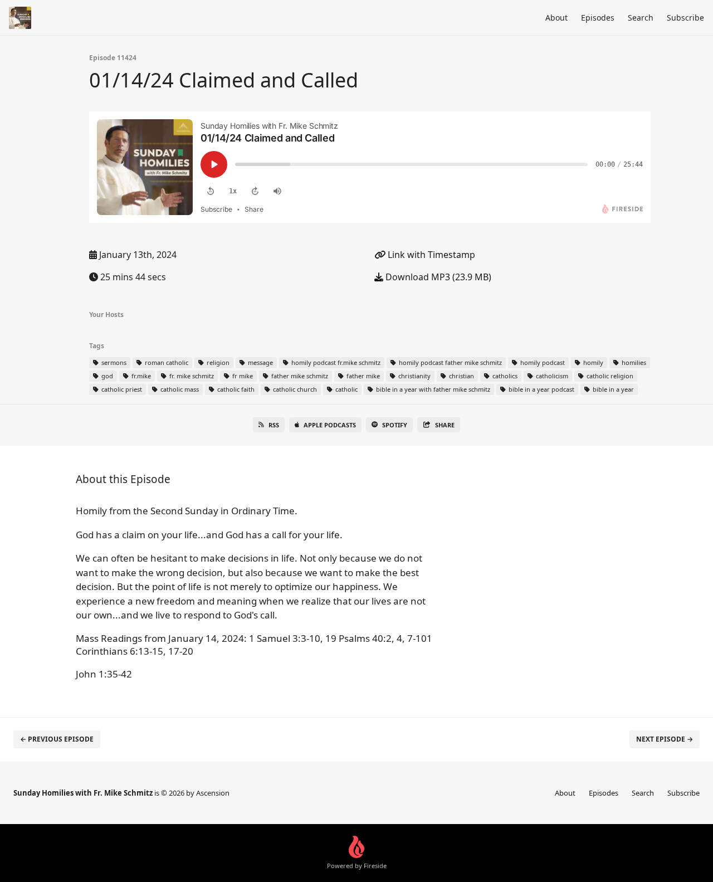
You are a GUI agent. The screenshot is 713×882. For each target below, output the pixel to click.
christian (460, 376)
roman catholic (165, 362)
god (106, 376)
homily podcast (542, 362)
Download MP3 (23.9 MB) (437, 277)
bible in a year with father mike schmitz (432, 389)
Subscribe (685, 17)
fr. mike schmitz (191, 376)
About (556, 17)
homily (592, 362)
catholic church (294, 389)
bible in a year (612, 389)
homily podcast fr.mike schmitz (335, 362)
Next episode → (664, 739)
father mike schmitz (299, 376)
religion (217, 362)
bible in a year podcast (540, 389)
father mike (362, 376)
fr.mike (140, 376)
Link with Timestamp (430, 254)
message (259, 362)
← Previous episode (57, 739)
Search (640, 17)
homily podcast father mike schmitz (449, 362)
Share (445, 425)
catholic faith (235, 389)
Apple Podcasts (330, 425)
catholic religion (609, 376)
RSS (273, 425)
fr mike (242, 376)
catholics (504, 376)
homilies (633, 362)
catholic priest (121, 389)
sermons (113, 362)
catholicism (551, 376)
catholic (346, 389)
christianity (414, 376)
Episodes (597, 17)
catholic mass (179, 389)
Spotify (394, 425)
